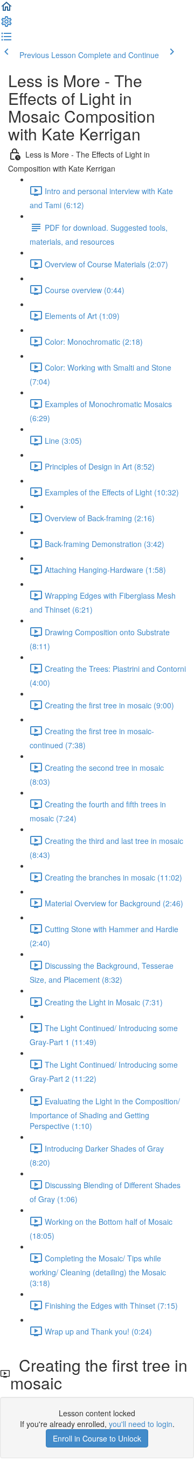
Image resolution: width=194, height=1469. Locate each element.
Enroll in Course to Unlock (97, 1438)
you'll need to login (140, 1423)
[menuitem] (6, 24)
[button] (6, 9)
